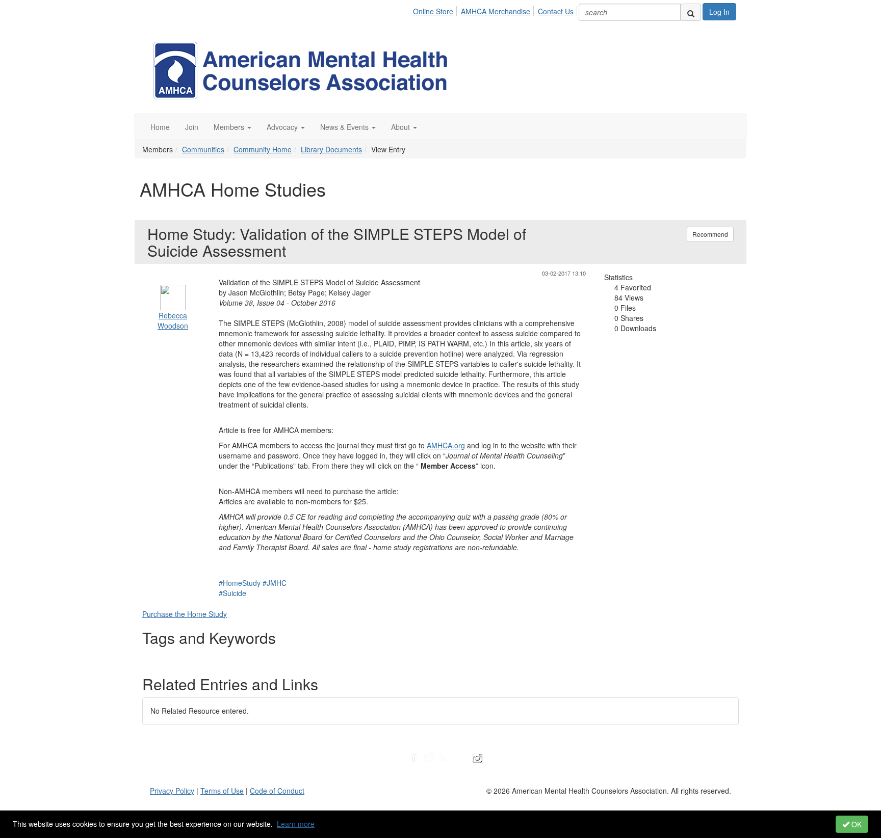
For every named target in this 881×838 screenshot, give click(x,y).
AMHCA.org (446, 445)
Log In (719, 12)
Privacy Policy (172, 791)
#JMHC (275, 583)
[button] (232, 127)
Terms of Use (222, 791)
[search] (691, 12)
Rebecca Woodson (173, 320)
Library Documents (331, 149)
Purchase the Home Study (184, 614)
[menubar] (496, 9)
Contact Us (556, 11)
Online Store (433, 11)
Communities (203, 149)
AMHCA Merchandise (495, 11)
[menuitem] (436, 9)
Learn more (296, 824)
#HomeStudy (240, 583)
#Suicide (232, 593)
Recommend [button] (710, 234)
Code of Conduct (277, 791)
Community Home (263, 149)
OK (855, 824)
